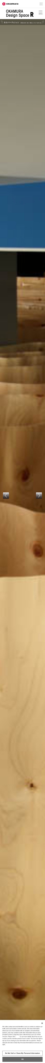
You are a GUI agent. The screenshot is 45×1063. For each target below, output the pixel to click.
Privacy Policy (7, 1046)
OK (22, 1059)
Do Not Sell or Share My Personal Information (22, 1053)
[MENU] (40, 12)
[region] (22, 1041)
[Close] (42, 1023)
